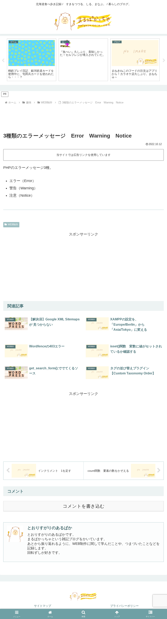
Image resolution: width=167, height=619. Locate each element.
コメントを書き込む (83, 506)
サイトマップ (42, 605)
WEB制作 (13, 224)
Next (164, 61)
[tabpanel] (31, 59)
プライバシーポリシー (124, 605)
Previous (3, 61)
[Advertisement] (83, 117)
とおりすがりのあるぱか (49, 528)
